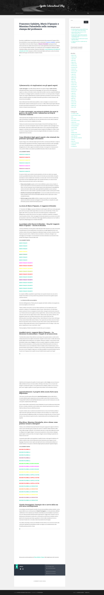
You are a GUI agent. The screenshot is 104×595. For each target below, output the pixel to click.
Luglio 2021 (73, 93)
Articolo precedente (52, 571)
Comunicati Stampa (51, 568)
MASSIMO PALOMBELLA (24, 449)
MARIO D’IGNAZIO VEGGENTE (26, 262)
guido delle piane (74, 136)
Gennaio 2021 (74, 101)
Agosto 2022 (73, 72)
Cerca (72, 20)
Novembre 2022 (74, 67)
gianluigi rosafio (74, 132)
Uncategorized (74, 146)
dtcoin (72, 130)
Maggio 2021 (73, 96)
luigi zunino (73, 141)
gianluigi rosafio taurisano (76, 134)
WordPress (40, 592)
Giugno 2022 (73, 76)
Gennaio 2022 (74, 84)
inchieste (73, 139)
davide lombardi (74, 127)
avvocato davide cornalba (76, 115)
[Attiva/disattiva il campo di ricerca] (88, 13)
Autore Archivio (20, 569)
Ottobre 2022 (73, 69)
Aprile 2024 (73, 60)
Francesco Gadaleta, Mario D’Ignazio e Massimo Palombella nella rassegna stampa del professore (39, 26)
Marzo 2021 (73, 100)
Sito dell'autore (23, 569)
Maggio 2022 (73, 77)
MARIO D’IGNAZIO (23, 243)
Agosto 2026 (73, 55)
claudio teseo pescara (75, 123)
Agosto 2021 (73, 91)
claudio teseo (73, 122)
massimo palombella (75, 142)
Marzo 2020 (73, 107)
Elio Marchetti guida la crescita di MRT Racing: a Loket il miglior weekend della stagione (79, 30)
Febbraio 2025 (74, 57)
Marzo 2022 (73, 81)
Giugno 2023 (73, 62)
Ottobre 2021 (73, 88)
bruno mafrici (73, 118)
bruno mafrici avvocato (75, 120)
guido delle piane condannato (76, 137)
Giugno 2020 (73, 103)
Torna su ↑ (87, 592)
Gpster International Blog (52, 6)
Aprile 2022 (73, 79)
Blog (72, 117)
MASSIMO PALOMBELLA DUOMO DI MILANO (29, 463)
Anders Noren (80, 592)
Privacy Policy (19, 13)
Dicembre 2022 (74, 65)
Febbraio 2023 (74, 63)
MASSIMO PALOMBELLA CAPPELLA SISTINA (29, 474)
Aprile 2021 (73, 98)
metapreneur (73, 144)
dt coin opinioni (74, 129)
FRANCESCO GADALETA (24, 154)
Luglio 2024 (73, 58)
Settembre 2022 (74, 70)
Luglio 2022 (73, 74)
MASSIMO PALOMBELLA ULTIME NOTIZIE (28, 486)
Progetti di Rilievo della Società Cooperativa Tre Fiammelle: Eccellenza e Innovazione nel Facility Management (79, 35)
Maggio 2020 (73, 105)
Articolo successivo (52, 573)
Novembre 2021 (74, 86)
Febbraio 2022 (74, 82)
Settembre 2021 (74, 89)
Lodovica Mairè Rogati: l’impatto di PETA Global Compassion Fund (78, 33)
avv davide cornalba (74, 113)
